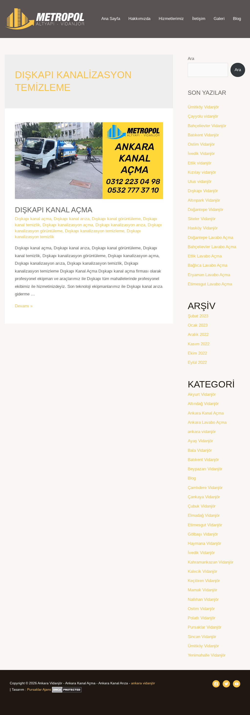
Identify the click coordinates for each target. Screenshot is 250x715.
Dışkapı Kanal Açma (53, 210)
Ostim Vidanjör (201, 144)
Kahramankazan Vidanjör (210, 562)
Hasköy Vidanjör (203, 228)
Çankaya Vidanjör (204, 497)
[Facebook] (216, 683)
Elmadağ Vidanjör (204, 515)
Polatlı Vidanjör (201, 618)
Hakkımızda (139, 18)
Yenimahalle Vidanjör (207, 655)
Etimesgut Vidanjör (205, 525)
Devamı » (23, 306)
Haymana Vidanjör (204, 543)
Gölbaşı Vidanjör (203, 534)
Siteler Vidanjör (202, 218)
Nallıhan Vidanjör (203, 599)
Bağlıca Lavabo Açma (207, 265)
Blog (237, 18)
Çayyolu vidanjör (203, 116)
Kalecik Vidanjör (202, 571)
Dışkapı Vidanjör (203, 190)
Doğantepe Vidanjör (205, 209)
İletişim (198, 18)
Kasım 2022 (198, 344)
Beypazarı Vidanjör (205, 469)
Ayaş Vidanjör (200, 441)
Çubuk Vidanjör (202, 506)
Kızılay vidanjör (202, 172)
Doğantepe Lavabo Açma (210, 237)
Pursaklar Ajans (39, 689)
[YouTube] (236, 683)
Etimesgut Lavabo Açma (210, 284)
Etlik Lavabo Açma (205, 256)
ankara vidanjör (202, 431)
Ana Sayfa (110, 18)
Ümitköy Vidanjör (203, 107)
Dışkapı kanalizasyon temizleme (94, 231)
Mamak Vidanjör (202, 590)
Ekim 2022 (197, 353)
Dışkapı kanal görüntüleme (116, 218)
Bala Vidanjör (200, 450)
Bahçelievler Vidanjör (207, 125)
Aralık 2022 (198, 334)
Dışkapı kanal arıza (71, 218)
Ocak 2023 (198, 325)
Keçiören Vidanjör (204, 580)
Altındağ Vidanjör (203, 403)
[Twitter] (226, 683)
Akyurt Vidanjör (202, 394)
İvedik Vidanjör (201, 153)
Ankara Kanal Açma (206, 413)
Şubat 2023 (198, 316)
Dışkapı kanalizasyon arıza (120, 225)
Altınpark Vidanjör (204, 200)
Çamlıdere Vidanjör (205, 487)
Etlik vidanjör (199, 163)
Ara (191, 58)
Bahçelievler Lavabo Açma (212, 247)
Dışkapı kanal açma (33, 218)
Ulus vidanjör (200, 181)
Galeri (219, 18)
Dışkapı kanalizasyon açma (67, 225)
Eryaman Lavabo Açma (209, 275)
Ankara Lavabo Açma (207, 422)
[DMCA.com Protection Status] (67, 689)
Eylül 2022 (197, 362)
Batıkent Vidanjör (203, 135)
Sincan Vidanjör (202, 636)
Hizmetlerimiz (171, 18)
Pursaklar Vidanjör (204, 627)
